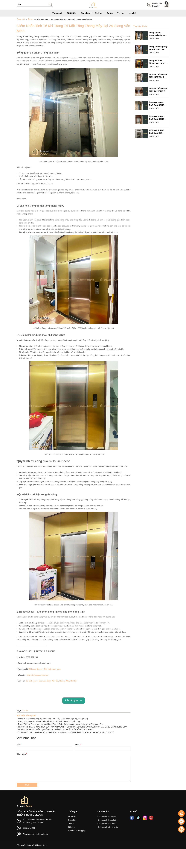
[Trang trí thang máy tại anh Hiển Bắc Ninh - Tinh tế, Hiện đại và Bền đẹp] (141, 49)
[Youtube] (151, 818)
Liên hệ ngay (72, 700)
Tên (19, 744)
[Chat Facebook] (181, 821)
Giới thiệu (72, 816)
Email (78, 744)
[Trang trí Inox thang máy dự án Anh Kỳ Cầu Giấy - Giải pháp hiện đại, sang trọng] (141, 35)
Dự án (25, 710)
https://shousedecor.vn (37, 675)
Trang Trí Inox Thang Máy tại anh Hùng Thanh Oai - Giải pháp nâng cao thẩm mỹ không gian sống (60, 724)
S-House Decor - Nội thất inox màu (44, 669)
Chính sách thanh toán (107, 820)
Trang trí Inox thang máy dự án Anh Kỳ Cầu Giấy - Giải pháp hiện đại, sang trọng (53, 719)
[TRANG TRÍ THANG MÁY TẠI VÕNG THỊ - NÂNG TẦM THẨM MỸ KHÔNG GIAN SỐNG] (141, 91)
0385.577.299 (29, 828)
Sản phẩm (72, 820)
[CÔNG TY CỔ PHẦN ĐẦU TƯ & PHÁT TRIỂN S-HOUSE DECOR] (93, 5)
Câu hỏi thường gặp (77, 830)
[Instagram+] (145, 818)
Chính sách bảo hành (106, 823)
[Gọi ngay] (181, 814)
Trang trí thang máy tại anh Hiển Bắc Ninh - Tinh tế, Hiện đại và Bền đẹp (49, 721)
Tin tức (71, 823)
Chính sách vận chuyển (107, 827)
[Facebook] (132, 818)
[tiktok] (138, 817)
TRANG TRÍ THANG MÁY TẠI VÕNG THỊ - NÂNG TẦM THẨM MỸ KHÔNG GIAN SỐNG (56, 729)
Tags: (19, 710)
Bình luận (21, 754)
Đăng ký (155, 6)
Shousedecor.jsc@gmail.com (35, 834)
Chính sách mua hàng (107, 816)
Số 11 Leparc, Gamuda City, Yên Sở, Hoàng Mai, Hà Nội (51, 681)
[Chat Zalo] (181, 829)
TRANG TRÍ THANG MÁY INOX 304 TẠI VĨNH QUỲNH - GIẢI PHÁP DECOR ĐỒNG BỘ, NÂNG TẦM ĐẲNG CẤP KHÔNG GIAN (72, 727)
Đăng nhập (157, 3)
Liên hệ (71, 827)
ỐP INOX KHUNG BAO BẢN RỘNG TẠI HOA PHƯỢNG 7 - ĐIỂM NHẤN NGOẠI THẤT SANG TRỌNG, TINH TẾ (66, 732)
